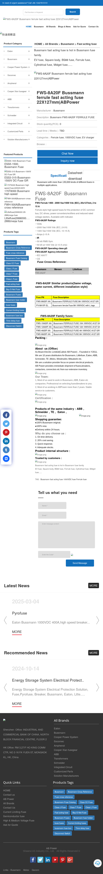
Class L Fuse (11, 279)
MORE (94, 585)
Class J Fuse (11, 268)
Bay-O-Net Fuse (13, 289)
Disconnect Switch (14, 326)
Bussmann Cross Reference (18, 247)
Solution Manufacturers (66, 775)
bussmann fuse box (14, 315)
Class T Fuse (11, 273)
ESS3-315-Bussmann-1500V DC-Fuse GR (17, 178)
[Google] (70, 860)
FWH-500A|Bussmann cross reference (17, 205)
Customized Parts (63, 771)
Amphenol (59, 745)
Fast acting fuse (13, 284)
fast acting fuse (56, 479)
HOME (29, 26)
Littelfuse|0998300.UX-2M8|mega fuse (17, 219)
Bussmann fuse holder (15, 299)
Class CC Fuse (12, 263)
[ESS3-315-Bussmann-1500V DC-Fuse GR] (17, 173)
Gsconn (35, 869)
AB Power (8, 799)
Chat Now (67, 153)
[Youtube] (55, 860)
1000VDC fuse (69, 479)
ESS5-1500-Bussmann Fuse (14, 165)
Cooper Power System (66, 737)
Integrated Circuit (63, 767)
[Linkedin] (48, 860)
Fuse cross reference (15, 253)
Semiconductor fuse (14, 816)
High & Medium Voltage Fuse (18, 820)
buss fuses (10, 305)
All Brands (51, 26)
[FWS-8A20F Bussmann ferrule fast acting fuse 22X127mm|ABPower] (41, 19)
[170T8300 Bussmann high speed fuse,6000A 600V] (17, 187)
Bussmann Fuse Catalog (16, 258)
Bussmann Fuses (13, 294)
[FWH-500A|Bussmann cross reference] (17, 200)
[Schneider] (84, 415)
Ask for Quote (79, 26)
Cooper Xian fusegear (65, 750)
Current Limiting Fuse (14, 812)
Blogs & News (64, 26)
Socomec (59, 741)
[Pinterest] (63, 860)
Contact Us (93, 26)
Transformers (61, 758)
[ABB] (40, 415)
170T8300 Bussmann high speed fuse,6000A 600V (17, 194)
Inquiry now (67, 161)
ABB (56, 754)
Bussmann (39, 26)
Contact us (9, 794)
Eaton (57, 728)
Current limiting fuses (15, 310)
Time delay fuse (13, 320)
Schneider (59, 762)
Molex (26, 869)
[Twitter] (40, 860)
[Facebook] (33, 860)
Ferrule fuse (81, 479)
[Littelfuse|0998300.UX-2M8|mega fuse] (17, 214)
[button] (97, 620)
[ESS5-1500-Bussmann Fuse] (17, 160)
